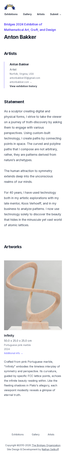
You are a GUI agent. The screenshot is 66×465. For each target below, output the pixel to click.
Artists (41, 14)
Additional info (13, 353)
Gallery (27, 14)
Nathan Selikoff (50, 449)
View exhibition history (23, 86)
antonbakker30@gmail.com (25, 77)
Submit (55, 14)
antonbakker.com (21, 81)
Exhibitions (11, 14)
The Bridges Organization (46, 445)
